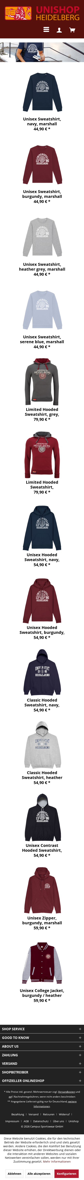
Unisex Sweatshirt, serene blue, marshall (42, 339)
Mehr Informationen (57, 1161)
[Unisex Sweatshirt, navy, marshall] (42, 91)
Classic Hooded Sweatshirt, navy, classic (42, 702)
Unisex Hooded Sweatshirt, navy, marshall (42, 557)
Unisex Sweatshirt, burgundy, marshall (42, 194)
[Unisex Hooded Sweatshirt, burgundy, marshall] (42, 600)
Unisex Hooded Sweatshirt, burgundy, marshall (42, 630)
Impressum (12, 1121)
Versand (34, 1114)
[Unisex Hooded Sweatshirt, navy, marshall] (42, 527)
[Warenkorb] (72, 30)
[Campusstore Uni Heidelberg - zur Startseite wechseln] (42, 13)
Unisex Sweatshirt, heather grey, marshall (42, 267)
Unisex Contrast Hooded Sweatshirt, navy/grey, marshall (42, 848)
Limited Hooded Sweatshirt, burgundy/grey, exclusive (42, 485)
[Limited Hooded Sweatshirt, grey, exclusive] (42, 382)
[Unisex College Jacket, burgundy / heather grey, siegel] (42, 963)
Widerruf (64, 1114)
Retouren (48, 1114)
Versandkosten (66, 1091)
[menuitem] (43, 30)
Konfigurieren (66, 1174)
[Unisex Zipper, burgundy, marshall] (42, 890)
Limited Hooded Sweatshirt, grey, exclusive (42, 412)
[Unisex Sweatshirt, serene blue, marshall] (42, 309)
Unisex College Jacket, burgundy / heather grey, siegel (42, 993)
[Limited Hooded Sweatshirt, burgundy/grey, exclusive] (42, 454)
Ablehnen (14, 1174)
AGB (26, 1121)
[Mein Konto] (59, 30)
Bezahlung (17, 1114)
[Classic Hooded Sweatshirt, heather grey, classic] (42, 745)
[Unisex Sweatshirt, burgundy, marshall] (42, 164)
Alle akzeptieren (39, 1174)
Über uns (58, 1121)
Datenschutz (41, 1121)
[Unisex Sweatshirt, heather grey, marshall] (42, 236)
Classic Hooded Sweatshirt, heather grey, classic (42, 775)
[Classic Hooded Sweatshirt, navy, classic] (42, 672)
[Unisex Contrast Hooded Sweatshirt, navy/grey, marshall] (42, 818)
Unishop (74, 1121)
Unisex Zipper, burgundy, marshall (42, 920)
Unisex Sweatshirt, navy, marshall (42, 121)
